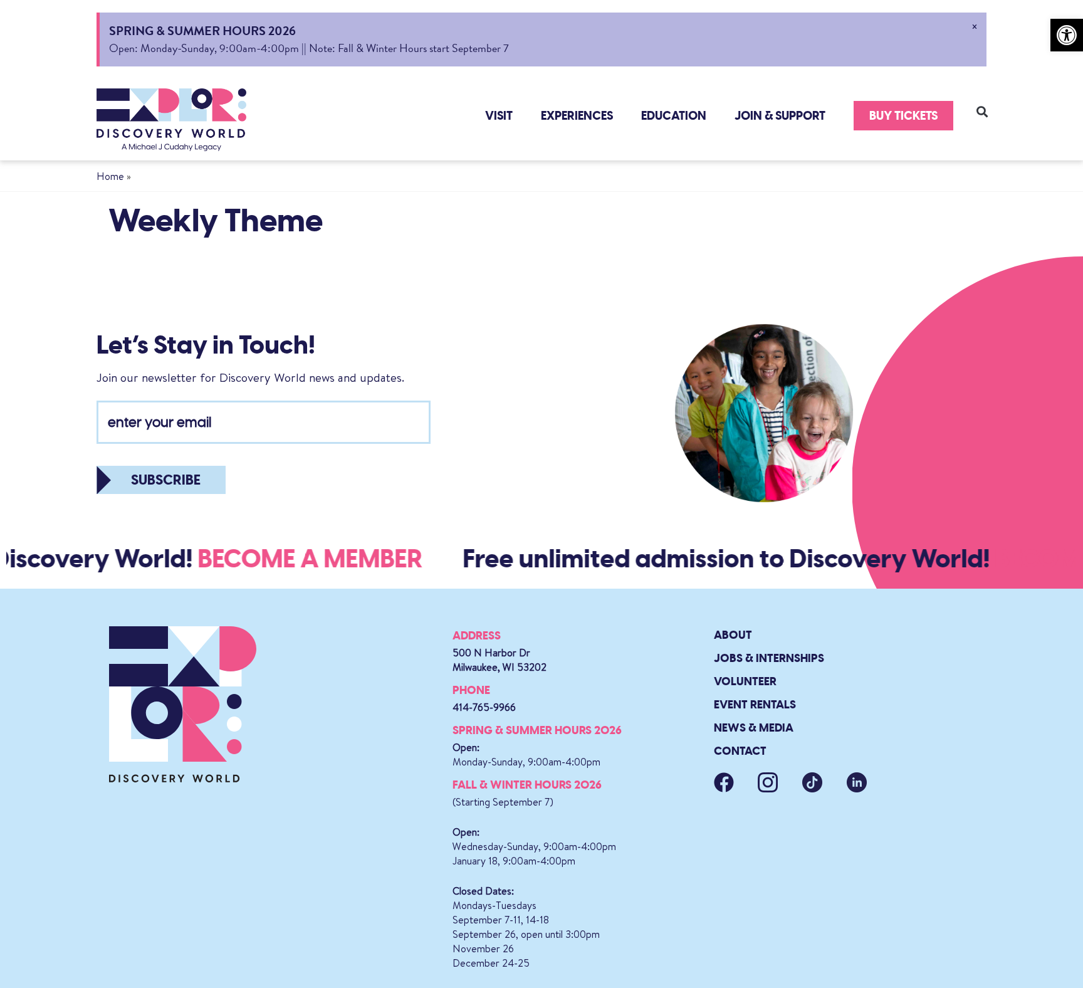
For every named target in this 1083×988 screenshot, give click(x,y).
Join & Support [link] (780, 116)
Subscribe (166, 480)
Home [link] (110, 176)
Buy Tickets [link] (903, 116)
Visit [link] (499, 116)
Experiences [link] (577, 116)
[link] (1066, 35)
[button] (981, 111)
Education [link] (673, 116)
